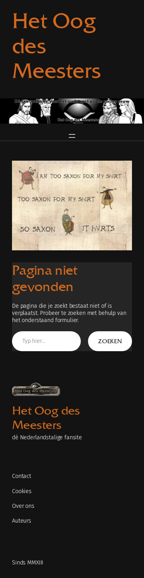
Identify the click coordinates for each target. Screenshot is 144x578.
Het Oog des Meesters (46, 417)
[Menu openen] (72, 136)
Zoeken (110, 341)
